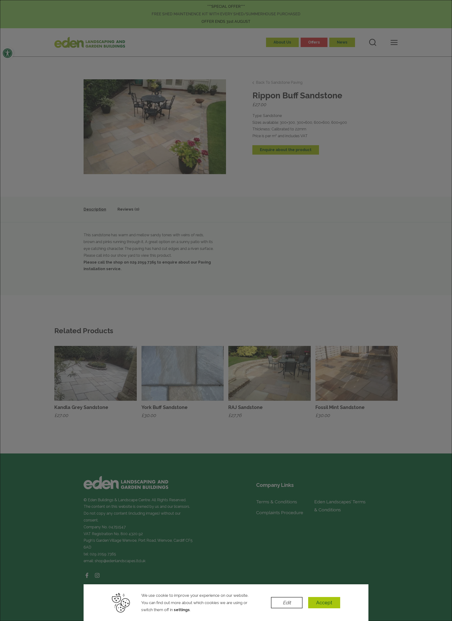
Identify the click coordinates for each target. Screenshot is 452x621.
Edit (287, 602)
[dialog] (226, 310)
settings (182, 609)
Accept (324, 602)
